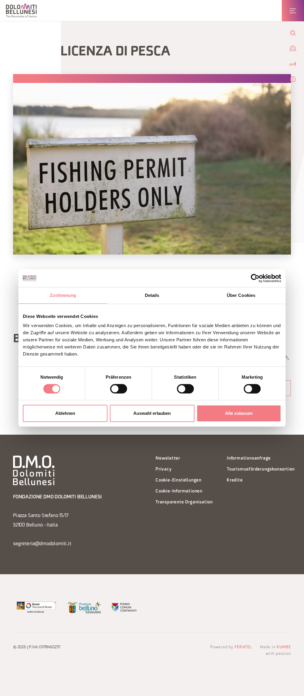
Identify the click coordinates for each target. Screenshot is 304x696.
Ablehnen (65, 413)
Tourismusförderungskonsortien (259, 469)
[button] (21, 10)
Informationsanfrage (249, 458)
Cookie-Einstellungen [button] (179, 480)
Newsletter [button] (168, 458)
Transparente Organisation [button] (184, 502)
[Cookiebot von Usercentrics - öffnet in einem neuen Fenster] (255, 278)
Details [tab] (152, 295)
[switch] (118, 388)
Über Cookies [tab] (241, 295)
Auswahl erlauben (152, 413)
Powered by (231, 647)
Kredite (235, 480)
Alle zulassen (239, 413)
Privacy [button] (164, 469)
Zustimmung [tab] (63, 295)
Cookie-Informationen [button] (179, 491)
